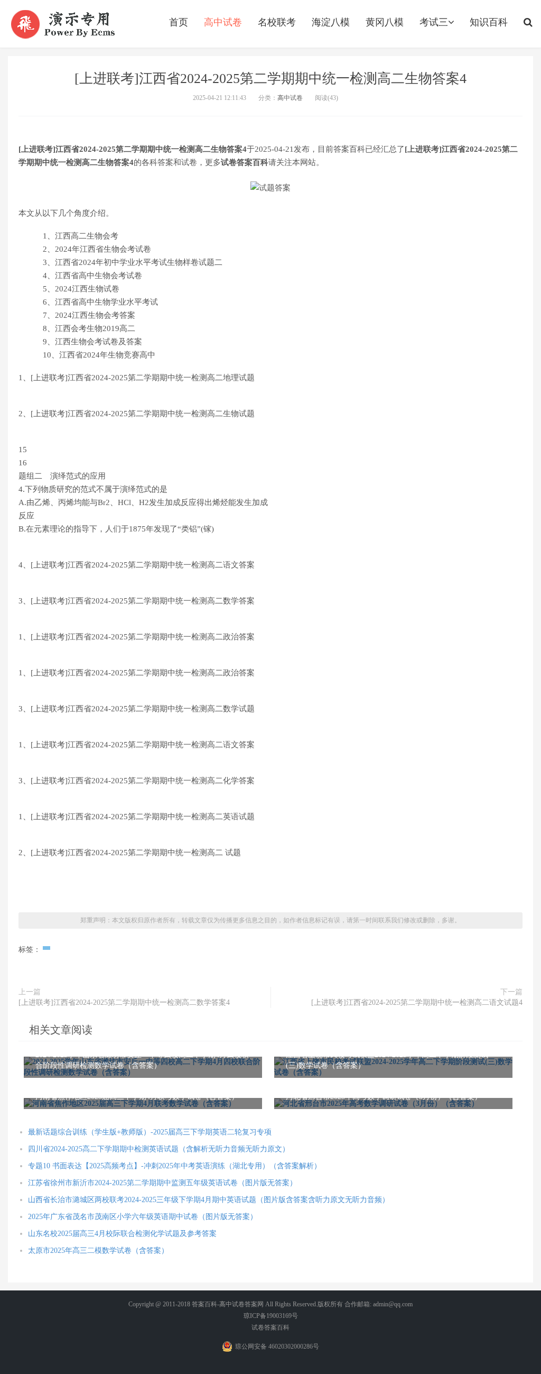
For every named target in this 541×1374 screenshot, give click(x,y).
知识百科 (489, 22)
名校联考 (277, 22)
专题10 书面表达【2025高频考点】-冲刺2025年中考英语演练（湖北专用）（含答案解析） (174, 1166)
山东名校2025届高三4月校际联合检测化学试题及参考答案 (122, 1234)
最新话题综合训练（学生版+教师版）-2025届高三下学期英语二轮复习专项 (150, 1132)
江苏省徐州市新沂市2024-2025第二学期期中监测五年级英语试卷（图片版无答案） (162, 1183)
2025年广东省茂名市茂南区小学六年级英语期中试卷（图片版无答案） (142, 1217)
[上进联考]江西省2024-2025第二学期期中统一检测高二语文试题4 (417, 1002)
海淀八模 (331, 22)
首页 (178, 22)
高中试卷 (223, 22)
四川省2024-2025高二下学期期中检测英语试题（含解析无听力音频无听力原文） (159, 1149)
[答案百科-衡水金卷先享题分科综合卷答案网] (64, 24)
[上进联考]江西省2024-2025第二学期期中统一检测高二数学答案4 (124, 1002)
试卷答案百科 (270, 1327)
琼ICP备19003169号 (271, 1316)
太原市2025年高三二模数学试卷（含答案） (98, 1250)
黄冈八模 (385, 22)
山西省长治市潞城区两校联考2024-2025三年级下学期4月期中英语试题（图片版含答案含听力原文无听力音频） (208, 1200)
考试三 (433, 22)
